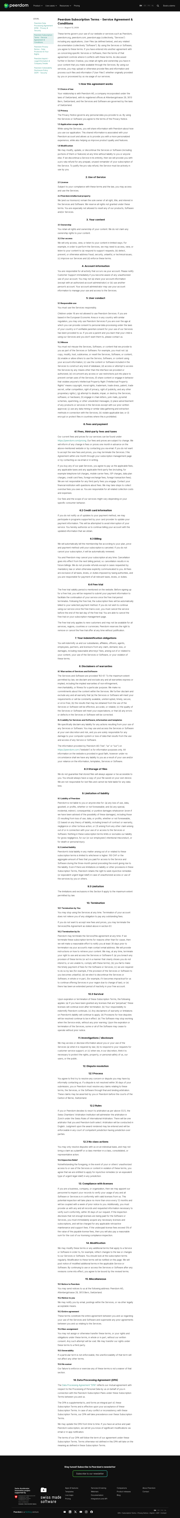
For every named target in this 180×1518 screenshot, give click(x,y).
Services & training (98, 1488)
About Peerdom (149, 1488)
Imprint (152, 1513)
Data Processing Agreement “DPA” (79, 1385)
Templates (69, 1492)
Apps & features (71, 1488)
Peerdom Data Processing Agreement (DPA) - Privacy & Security (43, 27)
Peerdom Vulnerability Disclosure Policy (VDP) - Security (43, 70)
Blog (118, 1495)
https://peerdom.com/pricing (72, 440)
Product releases (124, 1492)
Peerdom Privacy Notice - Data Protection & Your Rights (41, 50)
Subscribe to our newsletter (90, 1473)
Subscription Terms (129, 1513)
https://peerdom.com (68, 749)
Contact (146, 1492)
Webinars (94, 1492)
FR (149, 6)
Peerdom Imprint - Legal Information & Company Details (42, 60)
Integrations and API (99, 1499)
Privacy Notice (143, 1513)
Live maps (69, 1495)
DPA (119, 1513)
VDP (157, 1513)
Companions (122, 1488)
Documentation (97, 1495)
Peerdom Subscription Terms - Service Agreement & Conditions (43, 38)
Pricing (77, 6)
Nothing (28, 1512)
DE (145, 6)
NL (153, 6)
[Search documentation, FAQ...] (158, 6)
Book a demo (169, 6)
